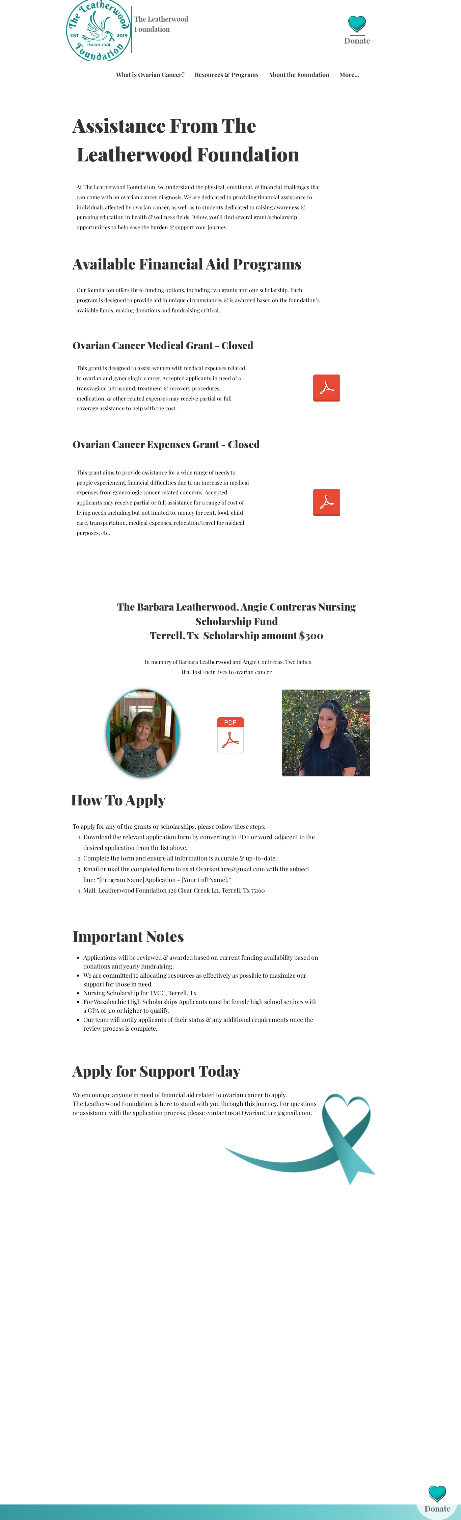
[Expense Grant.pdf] (326, 503)
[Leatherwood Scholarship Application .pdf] (230, 736)
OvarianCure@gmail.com (230, 869)
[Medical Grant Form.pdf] (326, 388)
